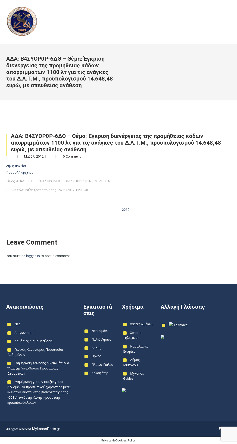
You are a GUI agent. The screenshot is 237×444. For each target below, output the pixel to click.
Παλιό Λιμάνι (101, 339)
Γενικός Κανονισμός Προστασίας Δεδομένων (35, 352)
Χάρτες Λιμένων (141, 324)
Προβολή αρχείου (20, 172)
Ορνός (96, 356)
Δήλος (96, 347)
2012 (125, 209)
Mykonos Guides (133, 376)
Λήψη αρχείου (16, 166)
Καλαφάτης (99, 373)
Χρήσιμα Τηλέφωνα (132, 335)
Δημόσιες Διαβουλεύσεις (33, 341)
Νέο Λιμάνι (99, 331)
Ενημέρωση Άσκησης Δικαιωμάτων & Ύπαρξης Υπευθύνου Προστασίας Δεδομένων (38, 368)
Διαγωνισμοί (24, 332)
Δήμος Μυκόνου (131, 362)
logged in (33, 256)
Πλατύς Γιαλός (102, 364)
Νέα (17, 324)
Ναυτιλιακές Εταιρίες (135, 349)
